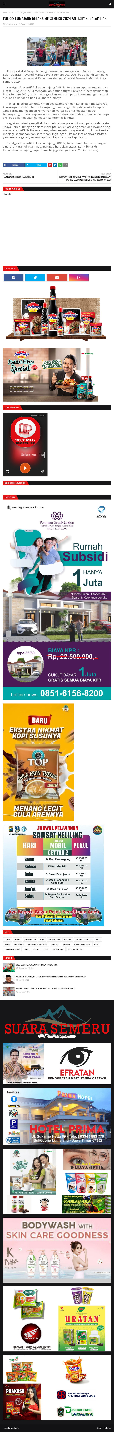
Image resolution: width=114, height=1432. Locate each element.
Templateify (14, 1428)
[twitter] (35, 277)
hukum (42, 939)
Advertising (9, 497)
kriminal (7, 944)
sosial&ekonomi (58, 949)
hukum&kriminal (54, 939)
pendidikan (55, 944)
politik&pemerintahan (12, 949)
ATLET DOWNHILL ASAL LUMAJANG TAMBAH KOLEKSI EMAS (37, 964)
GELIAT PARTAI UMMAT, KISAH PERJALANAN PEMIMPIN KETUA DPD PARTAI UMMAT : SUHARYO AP (51, 976)
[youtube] (57, 277)
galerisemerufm (30, 939)
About (99, 1428)
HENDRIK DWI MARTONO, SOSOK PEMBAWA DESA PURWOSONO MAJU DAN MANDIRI (46, 988)
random (26, 949)
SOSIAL (46, 949)
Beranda (6, 12)
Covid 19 (8, 939)
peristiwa (66, 944)
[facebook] (13, 277)
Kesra (98, 939)
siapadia (36, 949)
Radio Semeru (11, 24)
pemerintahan (19, 944)
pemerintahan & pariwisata (38, 944)
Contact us (107, 1428)
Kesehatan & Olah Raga (84, 939)
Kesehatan (68, 939)
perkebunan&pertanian (82, 944)
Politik (96, 944)
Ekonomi (17, 939)
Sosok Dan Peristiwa (75, 949)
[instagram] (79, 277)
